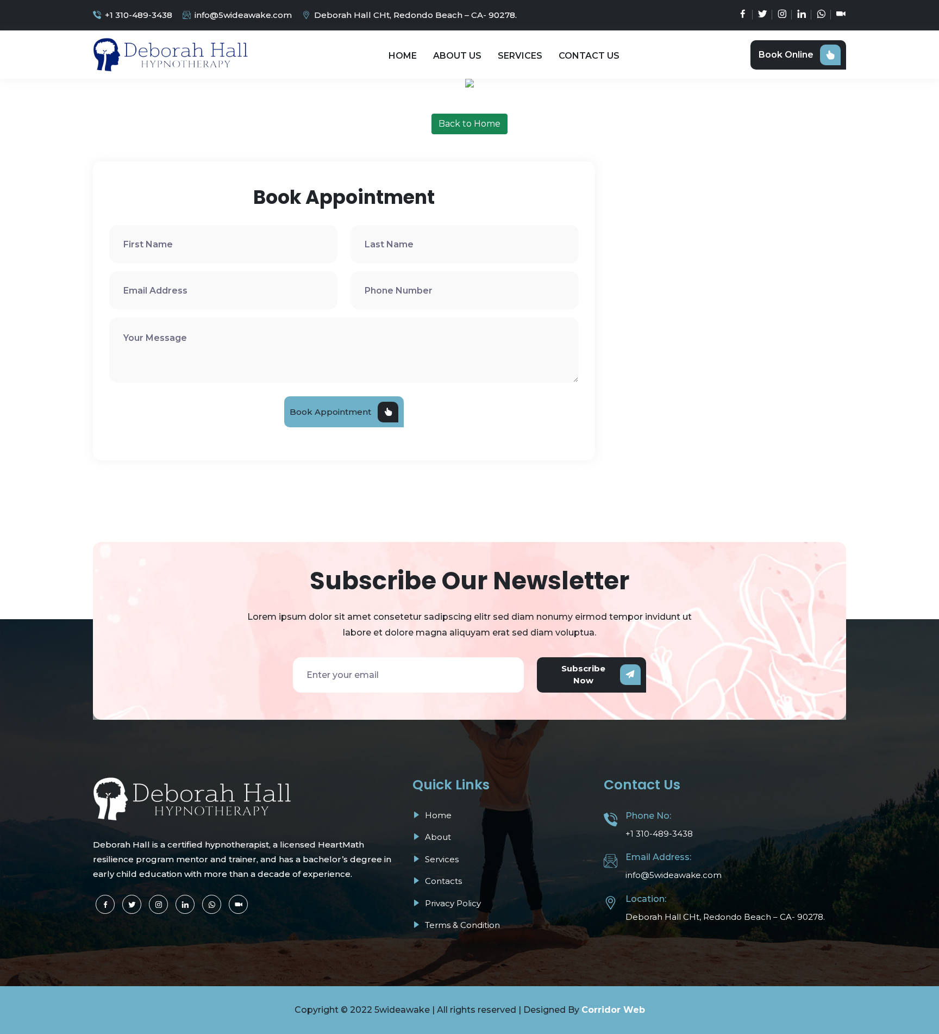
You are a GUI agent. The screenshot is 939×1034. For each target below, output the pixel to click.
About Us (457, 56)
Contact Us (589, 56)
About (437, 837)
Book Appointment (330, 412)
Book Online (786, 54)
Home (403, 56)
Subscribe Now (583, 674)
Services (520, 56)
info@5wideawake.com (243, 15)
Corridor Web (613, 1010)
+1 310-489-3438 (138, 15)
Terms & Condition (461, 925)
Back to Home (469, 124)
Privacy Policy (452, 903)
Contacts (442, 881)
